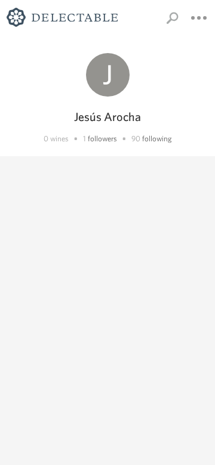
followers (102, 138)
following (157, 138)
